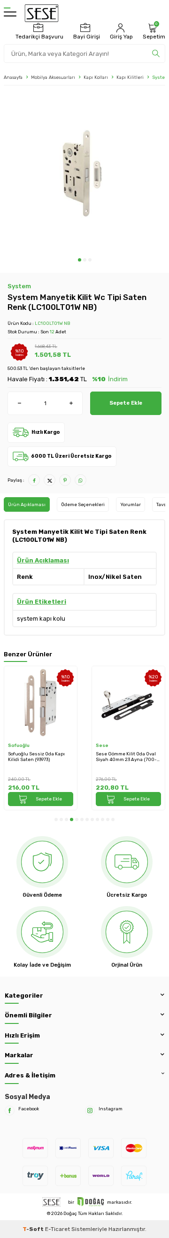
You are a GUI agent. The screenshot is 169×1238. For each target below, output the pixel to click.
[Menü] (10, 13)
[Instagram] (90, 1110)
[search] (156, 53)
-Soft (34, 1229)
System (19, 286)
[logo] (41, 13)
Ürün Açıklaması (27, 504)
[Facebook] (10, 1110)
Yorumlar (130, 504)
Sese (102, 745)
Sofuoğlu (19, 745)
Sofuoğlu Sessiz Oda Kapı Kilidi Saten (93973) (36, 756)
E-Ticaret (57, 1229)
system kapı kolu (41, 618)
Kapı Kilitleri (130, 77)
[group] (84, 173)
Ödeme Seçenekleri (83, 504)
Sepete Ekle (125, 403)
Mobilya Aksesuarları (53, 77)
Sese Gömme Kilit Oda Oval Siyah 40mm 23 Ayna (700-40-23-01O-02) (126, 757)
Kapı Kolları (96, 77)
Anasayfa (13, 77)
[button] (79, 259)
